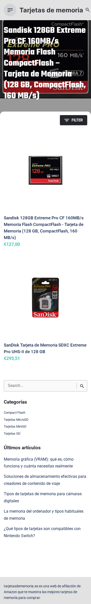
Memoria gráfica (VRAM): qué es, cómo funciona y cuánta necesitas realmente (39, 463)
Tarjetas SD (12, 433)
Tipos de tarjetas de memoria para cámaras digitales (43, 497)
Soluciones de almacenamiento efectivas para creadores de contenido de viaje (45, 480)
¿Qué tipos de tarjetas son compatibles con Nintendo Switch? (42, 532)
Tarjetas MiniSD (15, 426)
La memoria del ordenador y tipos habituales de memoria (43, 515)
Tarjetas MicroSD (16, 420)
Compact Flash (14, 412)
